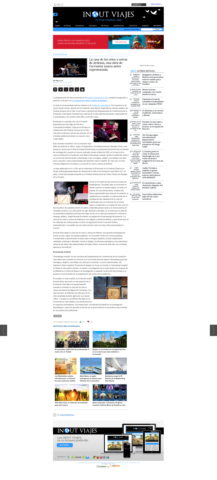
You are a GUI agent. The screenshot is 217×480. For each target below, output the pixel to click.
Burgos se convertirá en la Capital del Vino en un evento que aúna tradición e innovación (109, 352)
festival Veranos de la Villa (97, 98)
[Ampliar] (70, 76)
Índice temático (92, 462)
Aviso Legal (136, 462)
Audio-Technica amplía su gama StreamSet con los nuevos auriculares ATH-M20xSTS (151, 173)
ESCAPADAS (79, 26)
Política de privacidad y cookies (125, 462)
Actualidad (57, 316)
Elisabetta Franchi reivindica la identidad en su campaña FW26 (153, 101)
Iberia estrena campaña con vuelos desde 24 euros (151, 92)
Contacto (113, 463)
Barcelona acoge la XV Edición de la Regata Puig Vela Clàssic (115, 378)
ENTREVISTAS (119, 26)
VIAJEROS (145, 26)
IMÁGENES (157, 26)
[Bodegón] (108, 440)
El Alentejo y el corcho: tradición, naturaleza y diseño (153, 113)
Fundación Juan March (101, 105)
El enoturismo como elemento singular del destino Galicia (152, 185)
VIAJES (57, 26)
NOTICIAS (105, 26)
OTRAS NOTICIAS (60, 54)
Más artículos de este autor (62, 82)
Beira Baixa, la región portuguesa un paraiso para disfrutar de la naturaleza (90, 378)
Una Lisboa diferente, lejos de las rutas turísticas (152, 196)
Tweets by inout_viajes (147, 65)
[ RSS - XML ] (114, 462)
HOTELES (67, 26)
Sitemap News (100, 462)
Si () (83, 322)
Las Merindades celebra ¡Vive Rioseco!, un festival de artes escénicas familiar (65, 378)
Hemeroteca (85, 462)
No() (91, 322)
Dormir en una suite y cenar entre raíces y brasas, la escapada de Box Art (152, 125)
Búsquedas (107, 462)
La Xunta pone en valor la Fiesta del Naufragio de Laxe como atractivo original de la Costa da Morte (152, 157)
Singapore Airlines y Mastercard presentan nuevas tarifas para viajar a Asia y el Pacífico (152, 79)
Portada (79, 462)
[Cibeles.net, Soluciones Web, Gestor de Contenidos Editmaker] (103, 466)
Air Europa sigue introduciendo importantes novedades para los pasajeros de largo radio (151, 141)
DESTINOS (93, 26)
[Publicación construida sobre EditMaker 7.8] (115, 466)
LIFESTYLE (133, 26)
